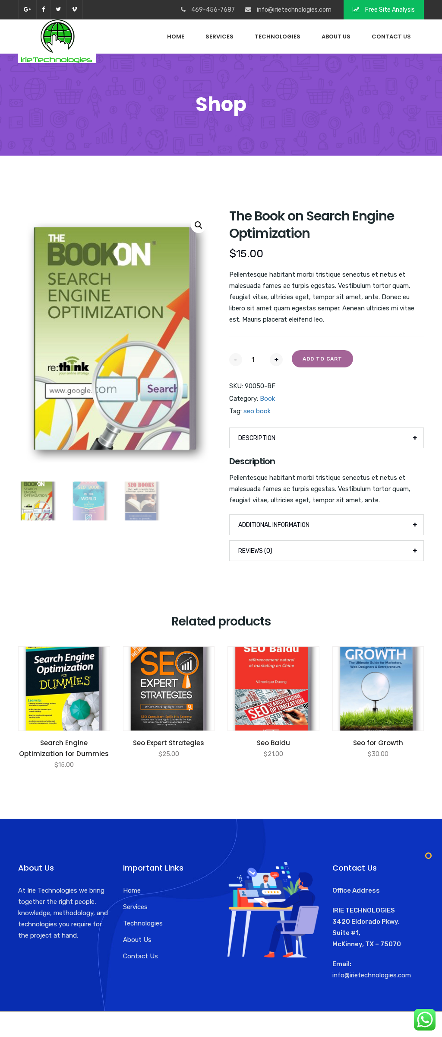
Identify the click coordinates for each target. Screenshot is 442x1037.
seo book (257, 411)
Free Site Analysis (389, 9)
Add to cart (322, 359)
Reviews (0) (255, 551)
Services (219, 36)
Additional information (273, 525)
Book (267, 398)
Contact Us (391, 36)
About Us (336, 36)
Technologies (277, 36)
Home (175, 36)
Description (256, 438)
